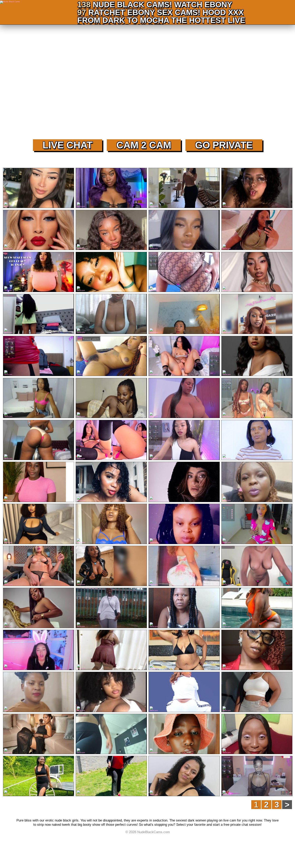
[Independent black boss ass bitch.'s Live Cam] (38, 440)
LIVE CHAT (68, 145)
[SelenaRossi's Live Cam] (38, 566)
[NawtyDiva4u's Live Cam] (256, 440)
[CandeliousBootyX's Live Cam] (184, 608)
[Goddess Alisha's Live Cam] (184, 272)
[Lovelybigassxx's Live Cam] (256, 692)
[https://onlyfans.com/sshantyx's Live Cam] (184, 398)
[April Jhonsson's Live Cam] (111, 734)
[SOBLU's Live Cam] (38, 230)
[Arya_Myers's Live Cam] (184, 482)
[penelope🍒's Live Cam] (184, 440)
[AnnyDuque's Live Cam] (256, 272)
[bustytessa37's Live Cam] (111, 314)
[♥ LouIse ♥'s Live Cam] (38, 356)
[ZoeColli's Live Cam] (256, 608)
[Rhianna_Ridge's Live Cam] (184, 230)
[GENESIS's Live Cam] (38, 398)
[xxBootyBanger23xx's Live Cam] (111, 608)
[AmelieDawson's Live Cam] (38, 608)
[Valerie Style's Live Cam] (184, 314)
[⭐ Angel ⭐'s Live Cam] (38, 314)
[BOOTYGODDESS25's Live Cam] (184, 566)
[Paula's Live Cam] (111, 356)
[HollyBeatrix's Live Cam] (184, 734)
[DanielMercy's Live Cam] (111, 524)
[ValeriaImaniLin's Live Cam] (38, 188)
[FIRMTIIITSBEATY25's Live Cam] (256, 356)
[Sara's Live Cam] (184, 356)
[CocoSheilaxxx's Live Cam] (256, 734)
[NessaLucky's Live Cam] (256, 314)
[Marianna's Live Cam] (111, 440)
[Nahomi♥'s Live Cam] (256, 398)
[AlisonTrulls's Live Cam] (38, 734)
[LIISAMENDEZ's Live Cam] (111, 482)
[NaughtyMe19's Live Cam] (111, 272)
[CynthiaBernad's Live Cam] (256, 650)
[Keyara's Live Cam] (256, 566)
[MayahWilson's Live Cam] (38, 524)
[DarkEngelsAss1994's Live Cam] (111, 650)
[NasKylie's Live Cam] (38, 776)
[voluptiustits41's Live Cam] (184, 524)
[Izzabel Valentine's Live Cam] (256, 776)
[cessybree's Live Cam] (111, 692)
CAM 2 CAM (143, 145)
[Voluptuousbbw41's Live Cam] (256, 482)
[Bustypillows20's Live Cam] (111, 776)
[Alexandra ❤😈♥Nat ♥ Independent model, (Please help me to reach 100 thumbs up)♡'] (256, 524)
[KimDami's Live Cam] (38, 482)
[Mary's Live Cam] (111, 398)
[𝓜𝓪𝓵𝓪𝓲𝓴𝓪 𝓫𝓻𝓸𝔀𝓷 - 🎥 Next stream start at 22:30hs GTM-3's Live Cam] (38, 650)
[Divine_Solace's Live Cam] (256, 188)
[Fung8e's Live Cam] (111, 230)
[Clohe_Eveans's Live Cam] (184, 776)
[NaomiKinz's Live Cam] (111, 566)
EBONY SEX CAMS (162, 12)
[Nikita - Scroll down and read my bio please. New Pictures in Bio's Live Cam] (38, 272)
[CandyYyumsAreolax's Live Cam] (38, 692)
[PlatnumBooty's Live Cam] (184, 650)
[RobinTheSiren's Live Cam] (111, 188)
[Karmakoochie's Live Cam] (256, 230)
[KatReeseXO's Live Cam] (184, 188)
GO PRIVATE (224, 145)
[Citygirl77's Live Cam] (184, 692)
